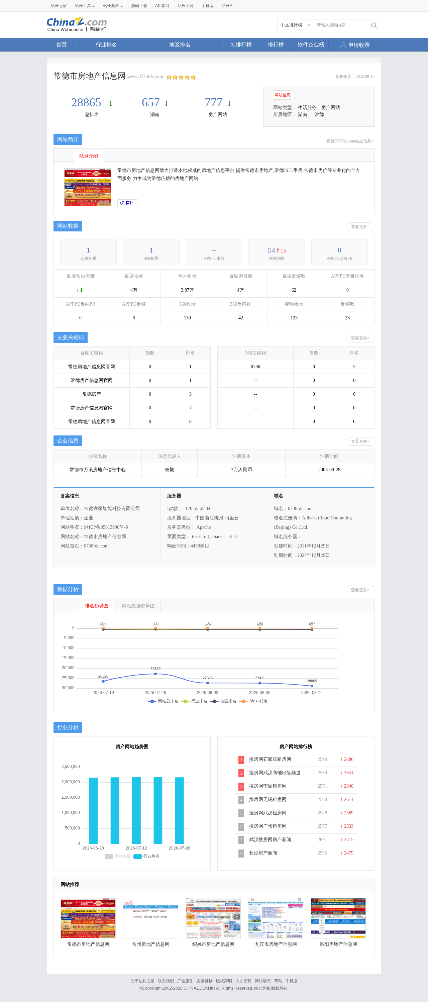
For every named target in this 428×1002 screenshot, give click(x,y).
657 (151, 102)
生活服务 (307, 107)
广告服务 (185, 981)
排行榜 (276, 44)
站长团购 (186, 5)
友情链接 (205, 981)
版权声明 (224, 981)
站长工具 (83, 5)
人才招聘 (243, 981)
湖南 (154, 114)
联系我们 (166, 981)
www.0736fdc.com (145, 76)
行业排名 (106, 44)
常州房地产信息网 (151, 944)
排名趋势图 (96, 605)
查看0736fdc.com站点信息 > (350, 141)
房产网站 (217, 114)
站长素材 (111, 5)
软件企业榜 (311, 44)
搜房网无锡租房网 (268, 799)
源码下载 (139, 5)
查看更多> (360, 226)
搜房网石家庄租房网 (270, 759)
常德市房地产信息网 (88, 944)
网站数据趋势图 (138, 605)
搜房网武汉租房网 (268, 812)
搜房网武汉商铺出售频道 (275, 772)
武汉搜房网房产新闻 (270, 839)
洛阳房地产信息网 (338, 944)
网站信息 (283, 95)
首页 (61, 44)
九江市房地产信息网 (276, 944)
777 (214, 102)
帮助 (278, 981)
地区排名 (180, 44)
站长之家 (59, 5)
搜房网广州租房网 (268, 826)
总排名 (92, 114)
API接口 (162, 5)
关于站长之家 (142, 981)
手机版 (292, 981)
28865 (87, 102)
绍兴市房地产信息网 (213, 944)
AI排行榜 (241, 44)
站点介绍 (88, 156)
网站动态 (263, 981)
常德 (319, 114)
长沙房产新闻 (263, 853)
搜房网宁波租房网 (268, 786)
